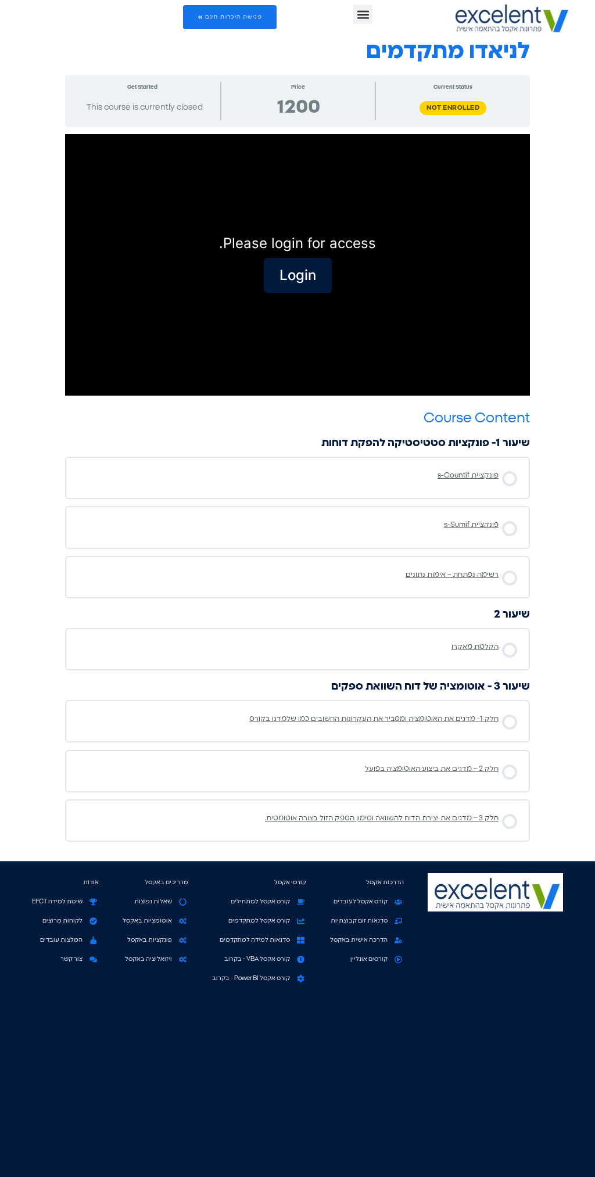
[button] (362, 14)
